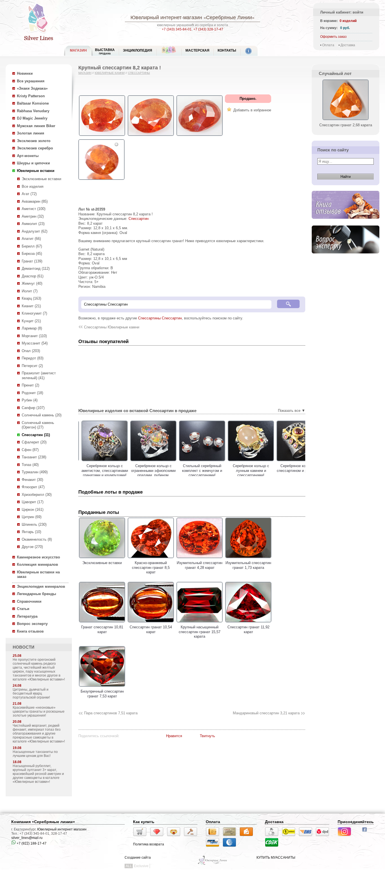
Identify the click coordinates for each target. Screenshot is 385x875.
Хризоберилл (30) (37, 494)
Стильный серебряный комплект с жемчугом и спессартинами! (200, 470)
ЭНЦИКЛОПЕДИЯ (137, 50)
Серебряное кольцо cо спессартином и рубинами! (297, 468)
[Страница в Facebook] (366, 832)
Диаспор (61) (32, 276)
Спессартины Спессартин (160, 318)
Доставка (347, 45)
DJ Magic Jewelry (32, 118)
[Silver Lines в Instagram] (346, 837)
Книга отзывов (30, 631)
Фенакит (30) (32, 480)
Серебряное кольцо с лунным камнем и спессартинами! (248, 470)
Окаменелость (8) (37, 539)
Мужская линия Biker (36, 126)
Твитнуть (207, 736)
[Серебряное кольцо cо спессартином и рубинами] (297, 461)
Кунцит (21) (31, 321)
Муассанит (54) (35, 343)
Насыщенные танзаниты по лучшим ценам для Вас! (35, 754)
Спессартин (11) (36, 435)
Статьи (23, 609)
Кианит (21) (31, 306)
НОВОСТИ (23, 647)
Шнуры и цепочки (33, 163)
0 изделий (348, 21)
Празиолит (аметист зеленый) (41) (39, 375)
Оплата (328, 45)
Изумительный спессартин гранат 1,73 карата (248, 565)
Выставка (105, 51)
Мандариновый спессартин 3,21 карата (266, 713)
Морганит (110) (34, 336)
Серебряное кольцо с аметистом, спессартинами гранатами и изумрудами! (102, 470)
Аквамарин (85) (35, 201)
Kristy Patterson (31, 96)
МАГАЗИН (78, 50)
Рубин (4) (29, 400)
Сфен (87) (30, 450)
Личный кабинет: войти (341, 12)
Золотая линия (30, 133)
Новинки (25, 73)
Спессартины (139, 72)
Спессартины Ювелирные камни (111, 327)
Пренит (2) (30, 385)
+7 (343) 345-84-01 (177, 29)
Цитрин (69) (31, 517)
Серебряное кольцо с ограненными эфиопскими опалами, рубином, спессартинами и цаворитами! (151, 475)
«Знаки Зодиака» (32, 88)
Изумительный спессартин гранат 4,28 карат (199, 565)
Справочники (29, 601)
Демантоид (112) (36, 268)
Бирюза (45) (32, 253)
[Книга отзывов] (345, 223)
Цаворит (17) (32, 502)
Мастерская (197, 50)
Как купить (143, 821)
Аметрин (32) (33, 216)
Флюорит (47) (33, 487)
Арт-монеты (28, 156)
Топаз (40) (30, 465)
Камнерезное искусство (38, 557)
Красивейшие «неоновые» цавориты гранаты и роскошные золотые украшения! (39, 711)
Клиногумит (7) (34, 313)
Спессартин (139, 218)
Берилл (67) (32, 246)
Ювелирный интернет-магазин (166, 17)
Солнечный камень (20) (41, 415)
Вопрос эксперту (32, 624)
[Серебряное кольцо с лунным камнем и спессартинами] (248, 461)
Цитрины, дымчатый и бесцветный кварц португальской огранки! (31, 693)
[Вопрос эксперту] (345, 258)
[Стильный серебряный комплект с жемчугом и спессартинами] (199, 461)
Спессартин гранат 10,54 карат (151, 629)
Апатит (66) (31, 239)
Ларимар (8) (32, 328)
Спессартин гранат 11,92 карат (248, 629)
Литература (27, 616)
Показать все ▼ (291, 410)
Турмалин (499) (35, 472)
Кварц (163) (31, 298)
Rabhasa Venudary (33, 111)
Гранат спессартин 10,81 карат (102, 629)
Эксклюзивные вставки (41, 179)
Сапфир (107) (33, 408)
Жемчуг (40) (32, 283)
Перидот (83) (32, 358)
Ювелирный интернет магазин (62, 829)
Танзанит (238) (34, 457)
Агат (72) (29, 194)
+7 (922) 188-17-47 (31, 843)
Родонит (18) (32, 393)
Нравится (174, 736)
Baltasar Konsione (33, 103)
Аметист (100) (33, 209)
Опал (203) (31, 351)
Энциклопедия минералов (41, 586)
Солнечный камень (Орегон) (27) (38, 425)
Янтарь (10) (31, 532)
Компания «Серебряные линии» (43, 821)
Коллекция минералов (37, 564)
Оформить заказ (333, 37)
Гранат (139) (32, 261)
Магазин (84, 72)
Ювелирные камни (110, 72)
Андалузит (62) (34, 231)
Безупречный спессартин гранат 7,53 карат (102, 693)
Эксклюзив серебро (35, 148)
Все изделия (32, 186)
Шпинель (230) (34, 524)
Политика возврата (148, 844)
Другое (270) (32, 547)
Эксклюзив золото (33, 141)
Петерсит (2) (32, 366)
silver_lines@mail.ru (27, 838)
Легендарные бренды (36, 594)
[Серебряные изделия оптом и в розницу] (212, 864)
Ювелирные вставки (35, 171)
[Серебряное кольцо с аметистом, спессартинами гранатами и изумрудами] (102, 461)
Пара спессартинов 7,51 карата (111, 713)
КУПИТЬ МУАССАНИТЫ (275, 857)
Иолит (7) (29, 291)
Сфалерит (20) (34, 442)
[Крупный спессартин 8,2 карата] (102, 136)
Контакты (227, 50)
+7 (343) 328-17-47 (208, 29)
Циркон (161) (32, 509)
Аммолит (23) (33, 224)
